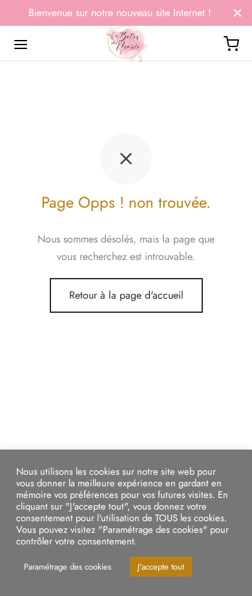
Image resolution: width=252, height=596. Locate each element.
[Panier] (231, 44)
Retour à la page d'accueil (126, 295)
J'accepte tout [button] (161, 567)
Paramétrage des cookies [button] (67, 567)
